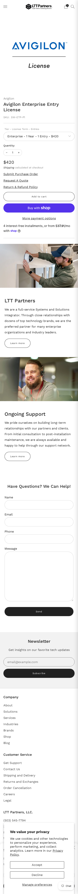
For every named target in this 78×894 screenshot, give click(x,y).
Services (9, 718)
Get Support (12, 763)
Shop (7, 736)
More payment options (39, 218)
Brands (8, 730)
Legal (7, 800)
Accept (37, 865)
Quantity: (9, 145)
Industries (10, 724)
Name (9, 497)
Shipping (8, 167)
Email (9, 514)
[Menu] (5, 7)
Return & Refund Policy (20, 187)
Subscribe (39, 673)
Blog (6, 743)
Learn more (17, 343)
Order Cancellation (17, 788)
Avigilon (8, 98)
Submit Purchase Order (20, 174)
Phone (9, 531)
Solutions (10, 711)
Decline (37, 875)
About (7, 705)
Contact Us (11, 769)
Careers (9, 794)
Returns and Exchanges (20, 781)
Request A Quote (15, 180)
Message (11, 548)
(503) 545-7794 (14, 820)
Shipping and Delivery (19, 775)
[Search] (73, 6)
